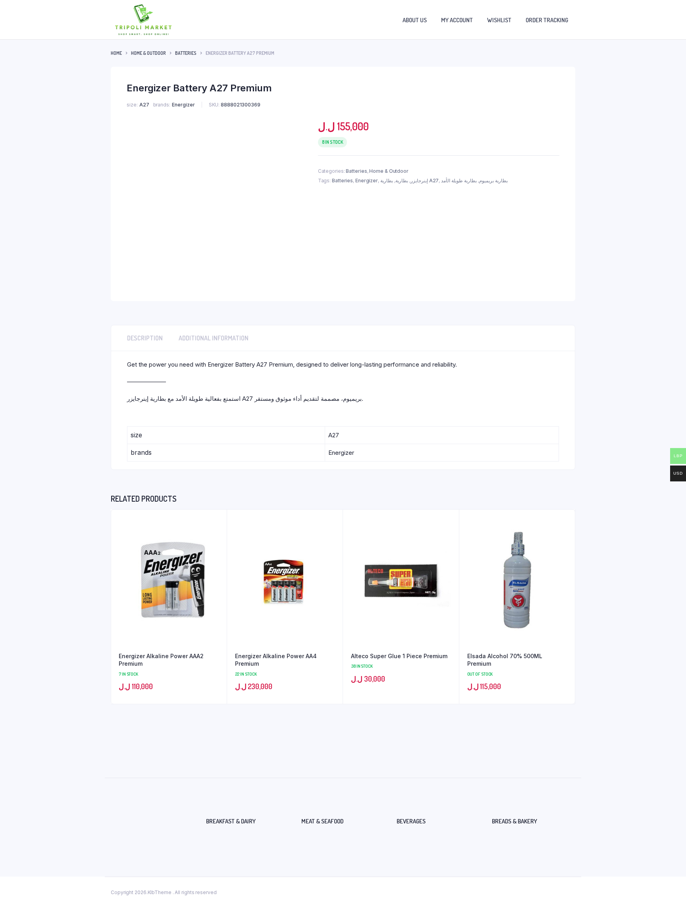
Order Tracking (547, 20)
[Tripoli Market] (143, 19)
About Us (415, 20)
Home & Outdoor (148, 53)
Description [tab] (145, 338)
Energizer (366, 181)
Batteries (186, 53)
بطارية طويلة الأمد (459, 181)
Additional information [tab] (214, 338)
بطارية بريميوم (493, 181)
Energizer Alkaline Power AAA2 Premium (161, 660)
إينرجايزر (419, 181)
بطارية (401, 181)
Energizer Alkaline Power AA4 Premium (276, 660)
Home (116, 53)
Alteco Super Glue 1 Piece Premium (399, 656)
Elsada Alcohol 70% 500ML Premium (504, 660)
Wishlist (499, 20)
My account (457, 20)
